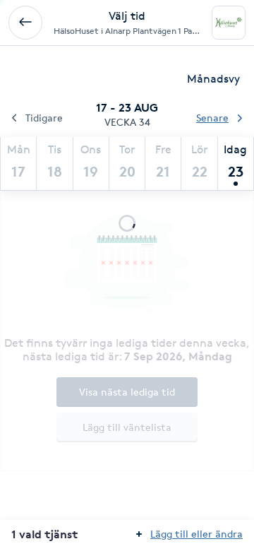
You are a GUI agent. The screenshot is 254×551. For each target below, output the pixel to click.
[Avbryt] (25, 23)
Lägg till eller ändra (196, 534)
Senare (212, 118)
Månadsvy (213, 78)
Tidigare (44, 118)
